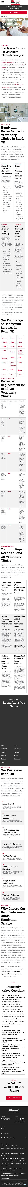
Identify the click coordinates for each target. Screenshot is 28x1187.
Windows (20, 370)
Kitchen (12, 357)
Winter (4, 374)
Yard (12, 374)
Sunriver (3, 759)
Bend (2, 745)
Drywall (4, 346)
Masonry (5, 342)
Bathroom (12, 338)
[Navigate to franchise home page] (15, 2)
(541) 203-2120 (15, 9)
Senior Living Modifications (12, 364)
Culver (16, 745)
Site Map (18, 1183)
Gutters (4, 350)
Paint (20, 374)
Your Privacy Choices (19, 1184)
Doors (20, 342)
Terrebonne (17, 759)
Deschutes (4, 748)
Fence (20, 346)
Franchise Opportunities (7, 1138)
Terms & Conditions (9, 1184)
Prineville (3, 752)
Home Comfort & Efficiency (20, 352)
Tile (12, 369)
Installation (4, 358)
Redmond (3, 755)
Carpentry (20, 338)
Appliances (4, 338)
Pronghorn (17, 752)
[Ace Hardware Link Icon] (25, 1134)
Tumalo (3, 762)
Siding (20, 362)
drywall (20, 416)
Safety (4, 362)
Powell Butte (17, 748)
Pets (20, 357)
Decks (12, 342)
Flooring (12, 346)
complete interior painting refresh (18, 646)
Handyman (12, 351)
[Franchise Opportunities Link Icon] (25, 1138)
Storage (4, 369)
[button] (13, 998)
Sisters (16, 755)
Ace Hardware (5, 1134)
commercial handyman (8, 62)
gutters (20, 671)
